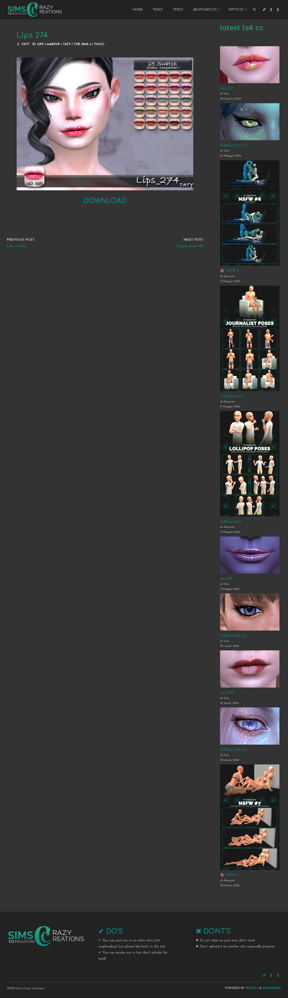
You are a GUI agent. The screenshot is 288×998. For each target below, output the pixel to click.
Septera (251, 988)
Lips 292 (226, 88)
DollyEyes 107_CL (233, 750)
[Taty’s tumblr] (277, 9)
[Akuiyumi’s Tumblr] (271, 9)
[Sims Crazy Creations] (35, 9)
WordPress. (271, 988)
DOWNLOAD (105, 201)
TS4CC (99, 44)
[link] (254, 9)
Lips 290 (227, 693)
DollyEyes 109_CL (234, 145)
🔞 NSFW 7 (229, 875)
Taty (67, 44)
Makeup (53, 44)
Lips (40, 44)
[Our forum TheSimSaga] (264, 9)
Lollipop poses (230, 521)
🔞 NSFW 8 (229, 271)
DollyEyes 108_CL (234, 636)
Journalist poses (231, 396)
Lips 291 (226, 578)
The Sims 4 (82, 44)
